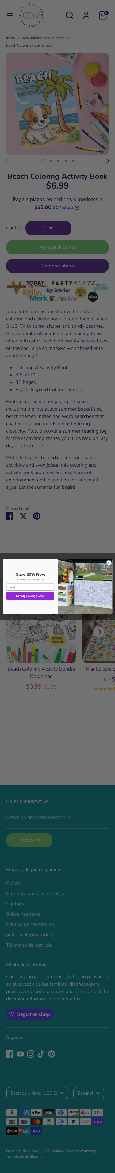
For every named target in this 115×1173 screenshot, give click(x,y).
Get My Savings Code (30, 596)
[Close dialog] (108, 562)
